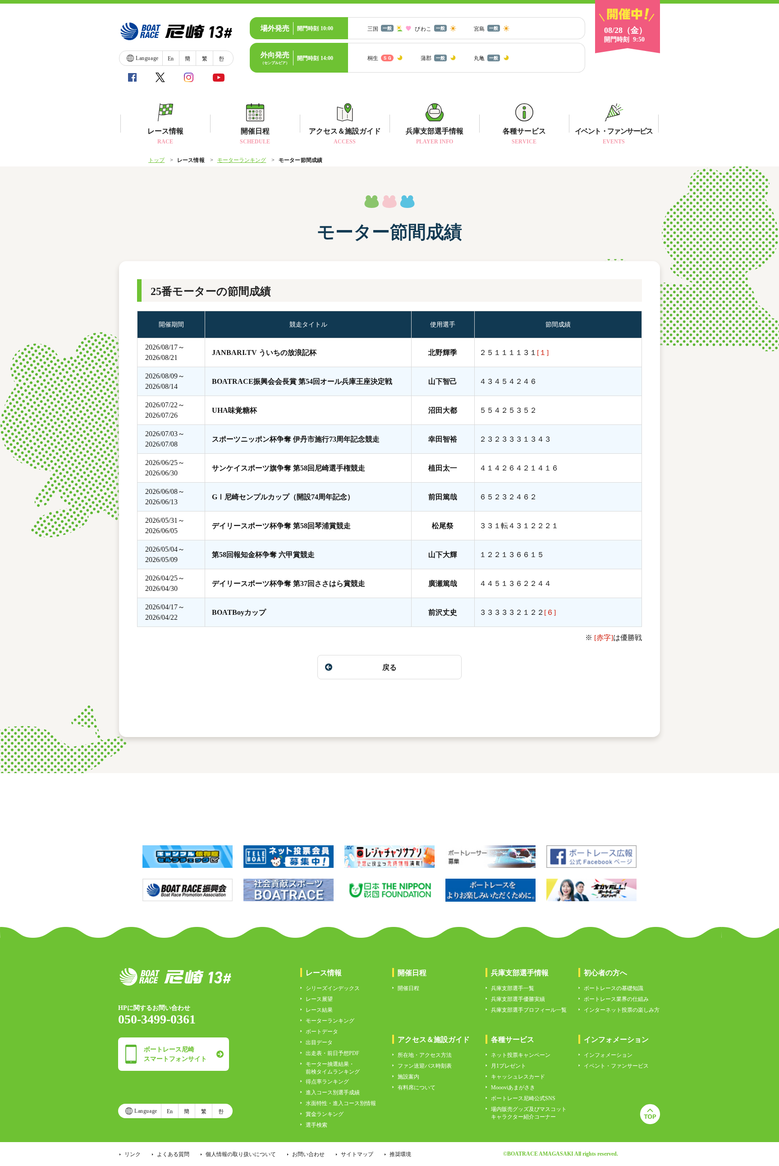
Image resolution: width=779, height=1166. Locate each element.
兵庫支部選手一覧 (512, 988)
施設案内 (408, 1077)
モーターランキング (241, 160)
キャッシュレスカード (518, 1077)
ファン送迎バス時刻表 (425, 1066)
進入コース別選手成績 (333, 1092)
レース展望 (319, 999)
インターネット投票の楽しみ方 (622, 1010)
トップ (156, 160)
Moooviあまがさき (513, 1087)
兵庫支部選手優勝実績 (518, 999)
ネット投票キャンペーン (520, 1055)
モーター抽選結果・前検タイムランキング (333, 1068)
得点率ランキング (327, 1081)
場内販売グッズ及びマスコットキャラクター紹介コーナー (529, 1113)
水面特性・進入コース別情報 (341, 1103)
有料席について (416, 1087)
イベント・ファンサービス (616, 1066)
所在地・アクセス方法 (425, 1055)
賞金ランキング (325, 1114)
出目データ (319, 1042)
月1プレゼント (508, 1066)
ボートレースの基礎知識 (613, 988)
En (171, 58)
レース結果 (319, 1010)
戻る (389, 667)
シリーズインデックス (333, 988)
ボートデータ (322, 1031)
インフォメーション (608, 1055)
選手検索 (316, 1125)
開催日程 (408, 988)
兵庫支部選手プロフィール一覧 (529, 1010)
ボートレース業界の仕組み (616, 999)
